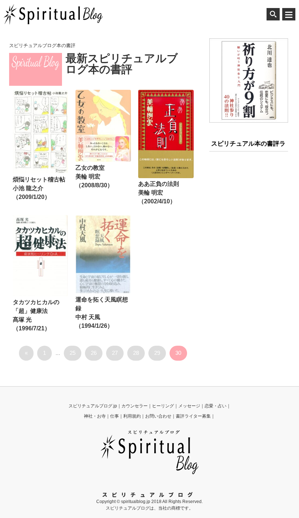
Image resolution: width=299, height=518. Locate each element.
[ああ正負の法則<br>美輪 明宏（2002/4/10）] (165, 134)
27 (115, 353)
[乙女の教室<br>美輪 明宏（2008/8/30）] (103, 126)
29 (157, 353)
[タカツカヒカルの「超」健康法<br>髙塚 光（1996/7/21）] (40, 255)
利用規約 (132, 416)
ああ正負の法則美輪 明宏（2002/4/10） (158, 192)
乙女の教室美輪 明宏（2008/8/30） (94, 176)
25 (72, 353)
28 (136, 353)
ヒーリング (163, 405)
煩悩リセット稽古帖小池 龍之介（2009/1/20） (39, 188)
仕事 (114, 416)
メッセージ (189, 405)
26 (94, 353)
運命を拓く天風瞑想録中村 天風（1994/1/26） (101, 312)
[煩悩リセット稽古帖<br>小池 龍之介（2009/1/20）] (40, 131)
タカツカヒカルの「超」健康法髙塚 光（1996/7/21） (36, 315)
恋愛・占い (215, 405)
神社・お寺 (95, 416)
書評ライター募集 (193, 416)
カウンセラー (134, 405)
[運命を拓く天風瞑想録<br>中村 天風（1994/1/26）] (103, 254)
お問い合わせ (158, 416)
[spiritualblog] (149, 472)
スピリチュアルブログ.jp (93, 405)
